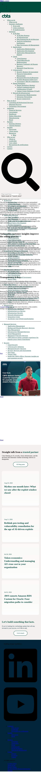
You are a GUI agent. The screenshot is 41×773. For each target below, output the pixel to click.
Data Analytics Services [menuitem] (12, 270)
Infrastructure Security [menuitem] (15, 313)
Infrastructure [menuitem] (8, 305)
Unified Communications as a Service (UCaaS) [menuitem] (23, 298)
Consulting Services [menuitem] (14, 236)
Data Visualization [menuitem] (14, 275)
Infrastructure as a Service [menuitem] (16, 311)
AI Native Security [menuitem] (14, 208)
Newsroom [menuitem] (14, 735)
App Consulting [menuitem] (13, 217)
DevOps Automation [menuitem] (14, 225)
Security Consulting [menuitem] (14, 262)
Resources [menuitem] (12, 133)
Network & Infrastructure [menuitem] (19, 750)
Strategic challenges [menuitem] (14, 8)
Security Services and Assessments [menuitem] (19, 350)
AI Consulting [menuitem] (12, 202)
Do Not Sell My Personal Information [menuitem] (19, 769)
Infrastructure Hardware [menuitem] (16, 309)
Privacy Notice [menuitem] (12, 767)
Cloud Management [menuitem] (14, 240)
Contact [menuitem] (10, 752)
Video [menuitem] (10, 266)
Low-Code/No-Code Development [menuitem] (19, 227)
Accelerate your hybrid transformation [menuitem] (21, 319)
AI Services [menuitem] (8, 200)
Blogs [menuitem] (13, 736)
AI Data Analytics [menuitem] (14, 258)
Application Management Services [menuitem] (19, 221)
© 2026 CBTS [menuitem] (12, 763)
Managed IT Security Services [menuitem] (18, 336)
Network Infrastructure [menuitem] (15, 315)
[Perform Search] (20, 194)
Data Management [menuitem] (14, 330)
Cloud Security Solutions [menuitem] (16, 242)
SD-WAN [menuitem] (11, 296)
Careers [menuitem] (13, 757)
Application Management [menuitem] (16, 326)
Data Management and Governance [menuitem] (19, 277)
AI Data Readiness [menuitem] (14, 204)
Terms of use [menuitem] (11, 765)
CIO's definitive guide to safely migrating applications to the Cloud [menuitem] (22, 244)
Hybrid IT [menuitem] (11, 307)
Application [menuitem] (14, 743)
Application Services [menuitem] (11, 215)
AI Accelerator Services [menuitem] (16, 253)
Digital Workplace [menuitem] (10, 285)
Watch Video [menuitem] (12, 279)
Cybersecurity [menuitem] (15, 747)
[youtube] (20, 723)
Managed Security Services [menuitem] (17, 349)
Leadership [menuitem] (14, 729)
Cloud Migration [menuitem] (13, 238)
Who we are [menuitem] (11, 137)
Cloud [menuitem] (13, 745)
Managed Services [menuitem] (10, 324)
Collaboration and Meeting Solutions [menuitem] (20, 286)
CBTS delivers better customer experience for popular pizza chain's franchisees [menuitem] (23, 338)
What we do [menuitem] (8, 4)
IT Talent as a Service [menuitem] (15, 264)
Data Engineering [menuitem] (13, 272)
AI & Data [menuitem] (14, 741)
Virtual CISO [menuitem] (12, 354)
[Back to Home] (6, 16)
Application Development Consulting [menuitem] (20, 255)
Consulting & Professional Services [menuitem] (16, 251)
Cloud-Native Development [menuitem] (17, 223)
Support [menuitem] (13, 754)
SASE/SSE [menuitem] (11, 294)
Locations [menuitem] (14, 755)
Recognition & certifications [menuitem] (19, 731)
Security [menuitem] (6, 343)
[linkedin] (20, 684)
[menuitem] (12, 6)
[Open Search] (20, 172)
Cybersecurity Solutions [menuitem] (16, 347)
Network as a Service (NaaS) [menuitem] (17, 292)
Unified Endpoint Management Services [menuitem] (21, 300)
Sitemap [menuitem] (10, 770)
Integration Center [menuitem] (14, 317)
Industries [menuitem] (10, 108)
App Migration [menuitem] (13, 219)
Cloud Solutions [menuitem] (9, 234)
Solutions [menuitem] (12, 32)
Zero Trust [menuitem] (11, 352)
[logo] (12, 640)
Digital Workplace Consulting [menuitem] (18, 260)
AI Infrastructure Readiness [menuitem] (17, 206)
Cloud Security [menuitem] (13, 345)
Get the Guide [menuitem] (12, 210)
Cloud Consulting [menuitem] (14, 257)
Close (1, 1)
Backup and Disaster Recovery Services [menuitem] (21, 328)
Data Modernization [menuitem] (14, 273)
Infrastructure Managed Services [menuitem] (19, 332)
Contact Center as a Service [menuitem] (17, 288)
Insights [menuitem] (10, 127)
